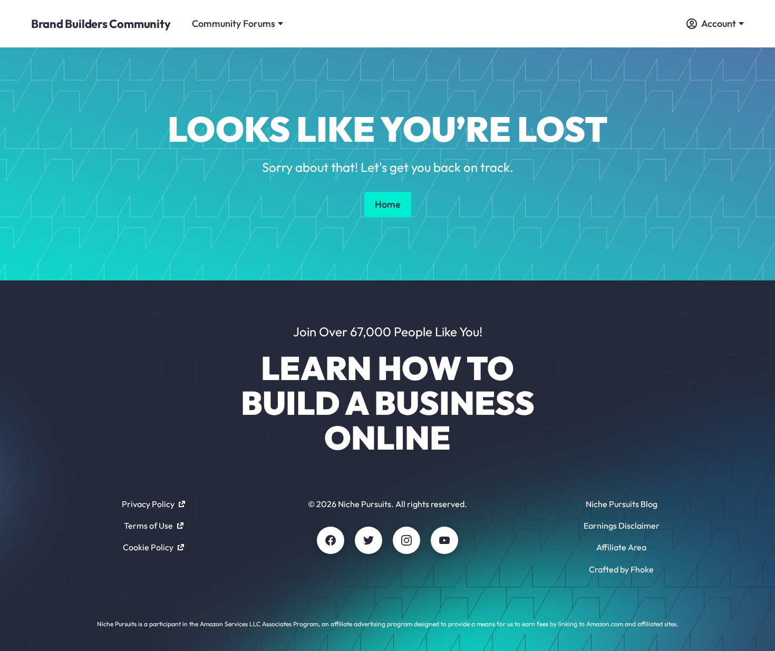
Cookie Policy (148, 547)
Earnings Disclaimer (622, 525)
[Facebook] (330, 540)
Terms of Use (148, 525)
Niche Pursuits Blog (621, 504)
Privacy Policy (148, 504)
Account (718, 23)
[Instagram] (406, 540)
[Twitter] (368, 540)
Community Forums (233, 23)
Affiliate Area (621, 547)
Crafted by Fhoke (621, 569)
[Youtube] (444, 540)
